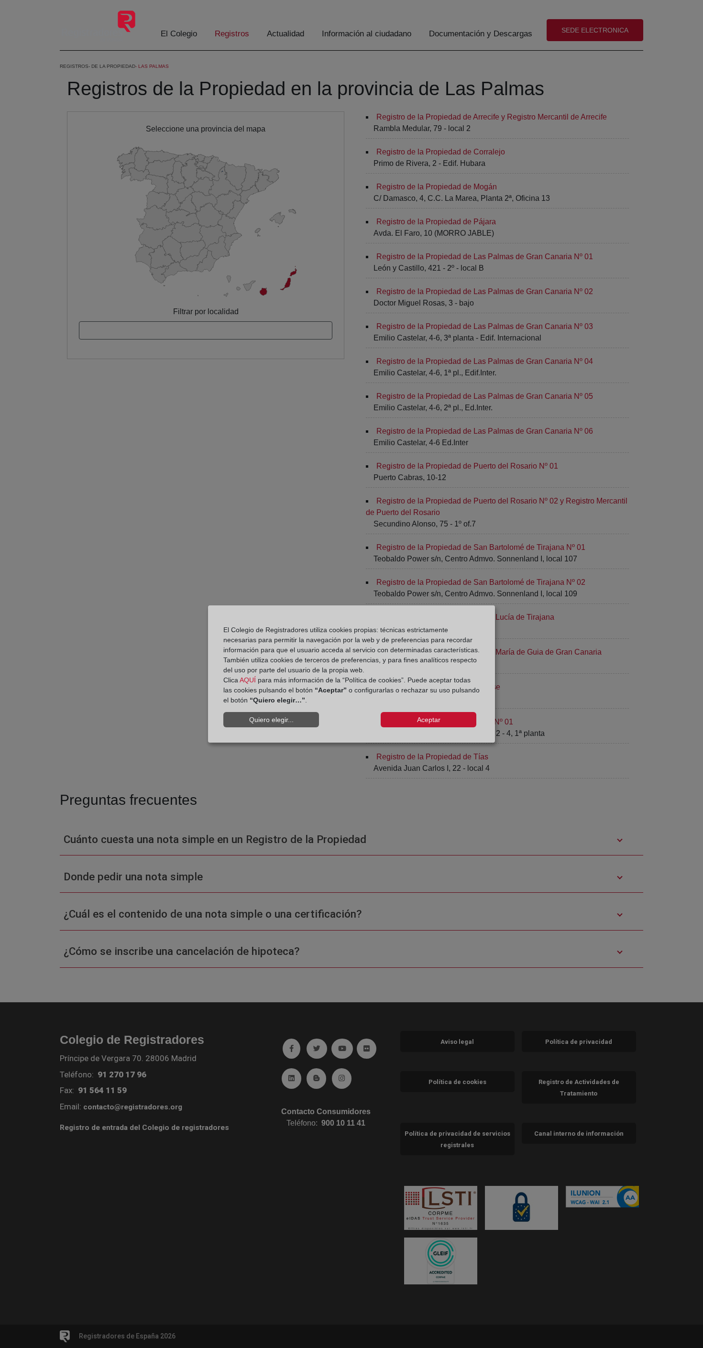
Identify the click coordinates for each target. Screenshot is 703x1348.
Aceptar (428, 719)
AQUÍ (248, 680)
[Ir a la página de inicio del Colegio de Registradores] (98, 26)
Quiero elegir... (271, 719)
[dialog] (351, 674)
